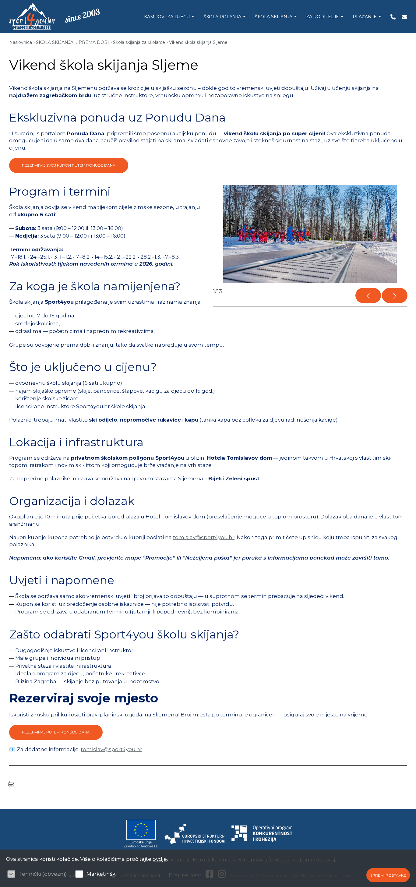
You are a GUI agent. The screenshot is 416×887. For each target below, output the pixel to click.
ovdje (160, 859)
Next (394, 295)
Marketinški (101, 874)
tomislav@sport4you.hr (203, 537)
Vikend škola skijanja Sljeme (198, 42)
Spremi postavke (388, 875)
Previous (368, 295)
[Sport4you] (32, 16)
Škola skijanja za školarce (139, 42)
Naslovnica (20, 42)
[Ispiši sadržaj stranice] (11, 786)
